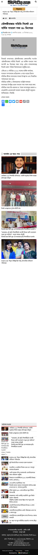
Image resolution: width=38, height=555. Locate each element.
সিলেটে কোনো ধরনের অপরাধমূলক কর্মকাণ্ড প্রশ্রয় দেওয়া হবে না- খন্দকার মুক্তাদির (22, 485)
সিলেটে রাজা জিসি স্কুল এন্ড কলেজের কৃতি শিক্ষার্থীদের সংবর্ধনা (18, 234)
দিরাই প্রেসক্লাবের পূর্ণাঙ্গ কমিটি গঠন (11, 208)
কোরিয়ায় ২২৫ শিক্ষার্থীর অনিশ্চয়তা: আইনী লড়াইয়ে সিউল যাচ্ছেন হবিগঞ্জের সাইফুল (20, 429)
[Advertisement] (19, 131)
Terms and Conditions (7, 550)
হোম (5, 18)
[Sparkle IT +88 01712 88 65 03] (23, 553)
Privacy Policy (18, 550)
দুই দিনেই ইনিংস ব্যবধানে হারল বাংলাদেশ (20, 463)
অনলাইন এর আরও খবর (12, 154)
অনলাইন (13, 18)
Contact (27, 550)
